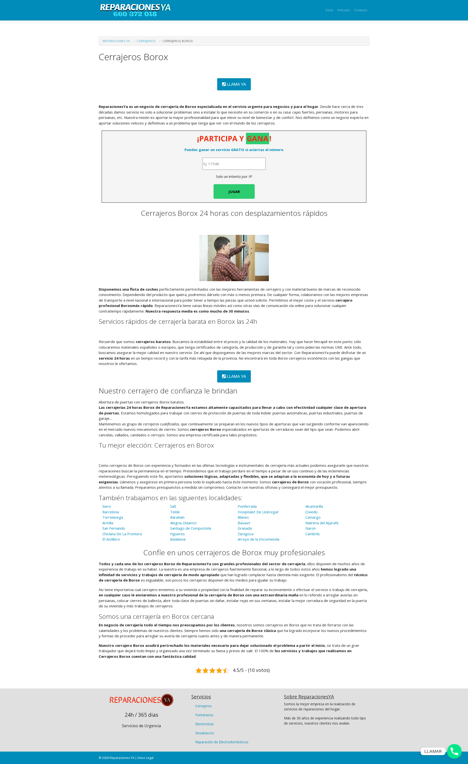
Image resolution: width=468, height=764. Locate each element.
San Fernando (113, 528)
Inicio (329, 10)
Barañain (177, 517)
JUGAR (234, 191)
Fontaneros (204, 715)
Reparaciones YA (116, 41)
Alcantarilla (314, 506)
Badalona (177, 539)
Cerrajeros (146, 41)
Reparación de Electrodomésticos (221, 742)
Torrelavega (112, 517)
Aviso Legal (145, 757)
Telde (175, 511)
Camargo (313, 517)
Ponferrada (247, 506)
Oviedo (311, 511)
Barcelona (110, 511)
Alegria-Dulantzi (183, 522)
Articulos (343, 10)
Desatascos (204, 733)
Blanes (243, 517)
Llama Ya (235, 84)
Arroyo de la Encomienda (258, 539)
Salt (173, 506)
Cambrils (312, 533)
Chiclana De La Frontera (122, 533)
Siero (106, 506)
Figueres (177, 533)
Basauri (244, 522)
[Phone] (454, 751)
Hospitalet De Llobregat (258, 511)
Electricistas (204, 724)
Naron (310, 528)
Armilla (107, 522)
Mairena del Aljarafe (322, 522)
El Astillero (111, 539)
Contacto (360, 10)
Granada (245, 528)
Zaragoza (246, 533)
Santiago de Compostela (190, 528)
